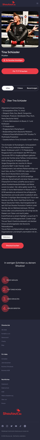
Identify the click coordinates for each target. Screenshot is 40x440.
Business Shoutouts (7, 366)
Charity (3, 341)
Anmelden (4, 359)
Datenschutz (5, 388)
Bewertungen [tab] (32, 88)
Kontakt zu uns (5, 333)
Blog (2, 345)
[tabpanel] (20, 173)
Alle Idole (4, 330)
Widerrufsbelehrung (7, 395)
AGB (2, 392)
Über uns (4, 399)
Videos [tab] (20, 88)
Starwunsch (5, 337)
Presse (3, 403)
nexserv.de (25, 431)
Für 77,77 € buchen (20, 71)
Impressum (4, 384)
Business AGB (5, 370)
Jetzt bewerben (6, 363)
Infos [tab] (8, 88)
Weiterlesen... (7, 237)
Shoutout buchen (12, 246)
